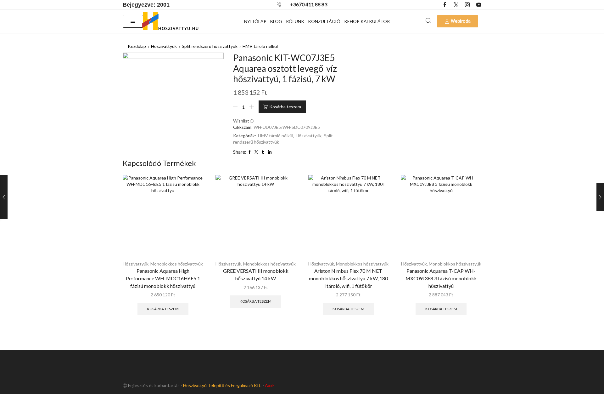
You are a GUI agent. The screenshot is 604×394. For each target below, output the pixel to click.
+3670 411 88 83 (308, 4)
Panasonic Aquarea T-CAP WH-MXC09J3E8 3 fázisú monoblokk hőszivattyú (441, 278)
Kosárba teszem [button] (163, 308)
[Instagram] (467, 4)
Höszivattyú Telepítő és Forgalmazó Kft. (222, 385)
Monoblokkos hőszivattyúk (176, 263)
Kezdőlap (137, 46)
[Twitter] (456, 4)
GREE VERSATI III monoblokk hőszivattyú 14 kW (255, 274)
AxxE (270, 385)
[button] (133, 21)
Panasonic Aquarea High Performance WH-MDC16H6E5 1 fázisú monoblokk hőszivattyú (163, 278)
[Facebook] (444, 4)
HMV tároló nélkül (260, 46)
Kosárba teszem (285, 106)
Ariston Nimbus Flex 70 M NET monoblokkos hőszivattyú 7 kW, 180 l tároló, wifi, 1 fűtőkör (348, 278)
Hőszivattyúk (164, 46)
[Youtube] (478, 4)
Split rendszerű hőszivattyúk (210, 46)
